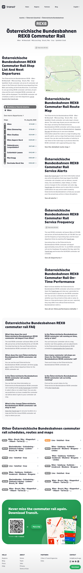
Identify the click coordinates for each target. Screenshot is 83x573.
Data (42, 561)
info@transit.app (75, 558)
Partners (47, 7)
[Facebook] (75, 561)
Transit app (70, 239)
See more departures (13, 115)
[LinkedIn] (78, 561)
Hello (4, 555)
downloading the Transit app (63, 348)
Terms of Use (24, 569)
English (76, 7)
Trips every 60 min (43, 47)
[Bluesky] (73, 561)
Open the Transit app (52, 176)
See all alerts (50, 198)
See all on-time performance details (60, 309)
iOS (16, 536)
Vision (27, 7)
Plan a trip (36, 527)
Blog (56, 7)
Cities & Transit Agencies (49, 558)
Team (21, 561)
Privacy (22, 566)
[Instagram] (70, 561)
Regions (36, 7)
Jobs (21, 563)
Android (22, 536)
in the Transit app (25, 388)
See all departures (53, 258)
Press (4, 563)
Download (75, 567)
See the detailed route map (57, 147)
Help (3, 566)
